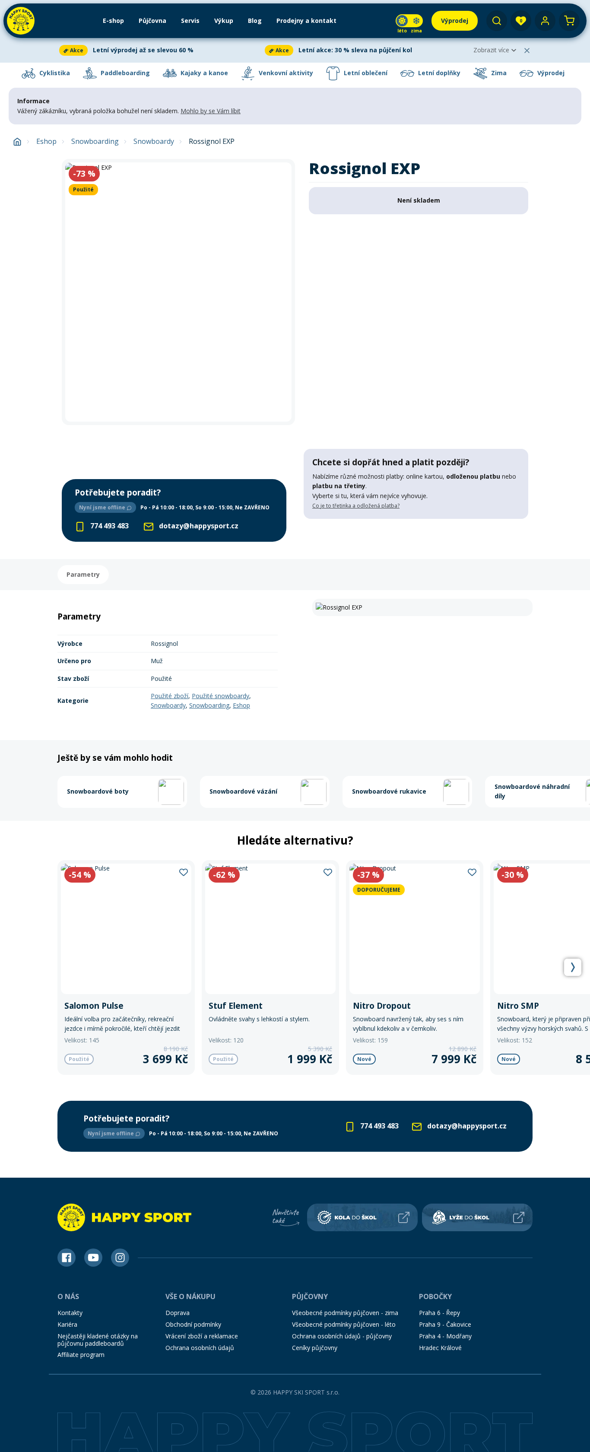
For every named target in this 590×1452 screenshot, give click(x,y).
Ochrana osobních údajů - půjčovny (342, 1336)
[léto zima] (409, 20)
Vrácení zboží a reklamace (201, 1336)
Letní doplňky (438, 73)
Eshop (46, 141)
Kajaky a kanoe (203, 73)
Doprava (177, 1313)
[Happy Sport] (21, 21)
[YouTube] (93, 1258)
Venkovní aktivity (285, 73)
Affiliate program (81, 1354)
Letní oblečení (364, 73)
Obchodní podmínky (193, 1324)
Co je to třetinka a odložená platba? (356, 505)
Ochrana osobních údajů (199, 1348)
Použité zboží (169, 696)
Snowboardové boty (98, 791)
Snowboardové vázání (243, 791)
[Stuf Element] (270, 967)
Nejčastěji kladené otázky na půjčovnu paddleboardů (97, 1339)
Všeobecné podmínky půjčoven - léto (344, 1324)
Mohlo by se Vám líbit (211, 111)
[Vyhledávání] (496, 20)
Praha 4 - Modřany (445, 1336)
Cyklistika (54, 73)
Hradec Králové (440, 1348)
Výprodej (550, 73)
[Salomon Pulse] (126, 967)
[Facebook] (66, 1258)
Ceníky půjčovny (314, 1348)
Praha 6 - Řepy (439, 1313)
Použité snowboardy (220, 696)
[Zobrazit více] (160, 50)
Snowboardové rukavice (389, 791)
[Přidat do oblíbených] (183, 872)
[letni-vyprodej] (416, 536)
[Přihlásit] (545, 20)
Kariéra (67, 1324)
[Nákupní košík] (569, 20)
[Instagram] (120, 1258)
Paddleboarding (124, 73)
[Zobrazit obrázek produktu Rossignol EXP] (178, 292)
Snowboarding (95, 141)
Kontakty (69, 1313)
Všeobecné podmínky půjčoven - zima (345, 1313)
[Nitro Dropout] (414, 967)
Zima (498, 73)
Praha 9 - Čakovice (445, 1324)
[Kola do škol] (362, 1217)
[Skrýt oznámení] (527, 50)
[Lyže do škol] (477, 1217)
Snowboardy (153, 141)
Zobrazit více (491, 50)
